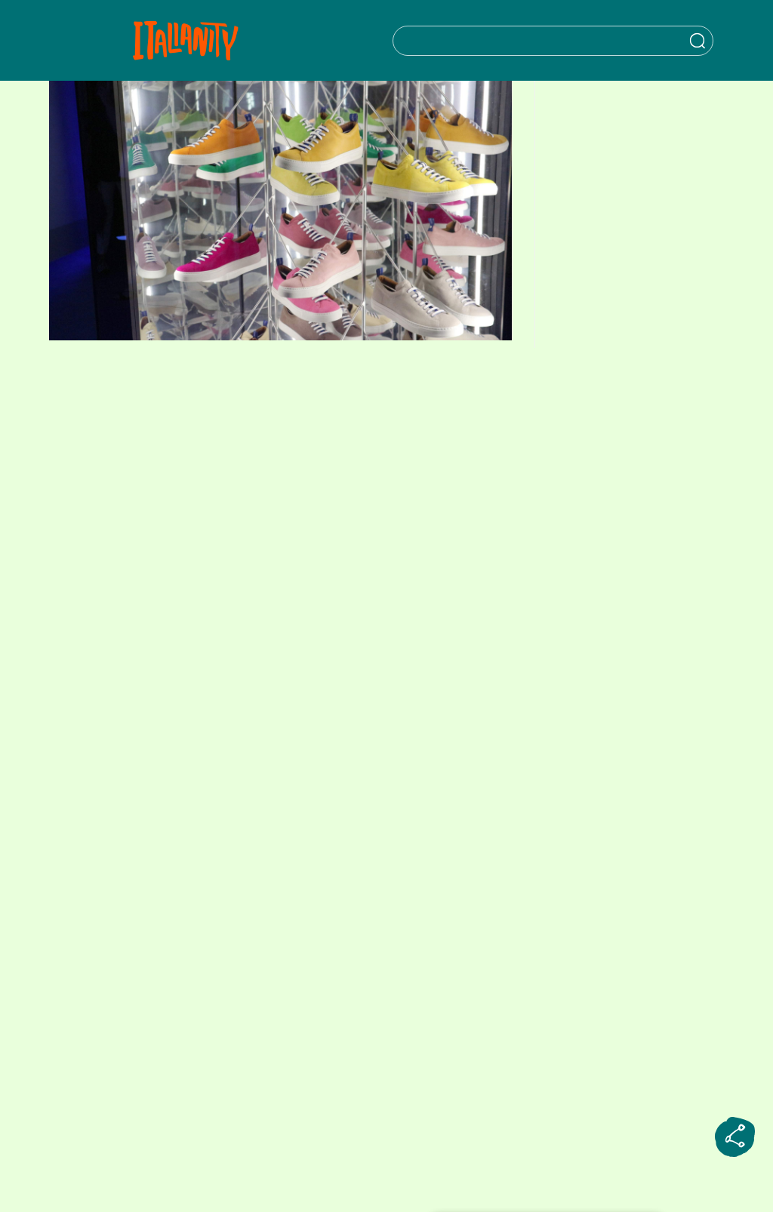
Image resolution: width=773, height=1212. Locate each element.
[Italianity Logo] (185, 40)
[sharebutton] (735, 1137)
